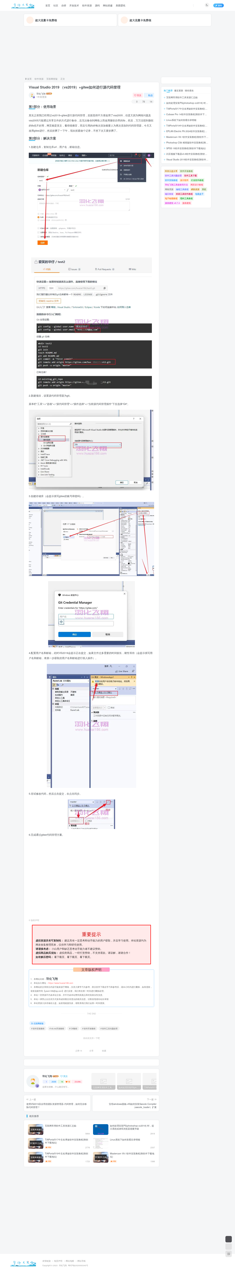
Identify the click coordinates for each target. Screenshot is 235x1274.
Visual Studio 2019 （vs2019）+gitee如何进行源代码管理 (75, 87)
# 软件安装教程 (37, 1028)
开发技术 (74, 5)
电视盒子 (199, 193)
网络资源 (169, 189)
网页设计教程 (197, 184)
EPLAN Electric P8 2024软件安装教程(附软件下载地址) (193, 131)
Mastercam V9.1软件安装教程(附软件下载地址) (132, 1155)
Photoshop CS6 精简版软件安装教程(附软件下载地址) (193, 142)
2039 (54, 1081)
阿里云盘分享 (171, 171)
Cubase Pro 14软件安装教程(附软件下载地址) (189, 114)
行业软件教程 (197, 180)
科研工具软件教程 (184, 193)
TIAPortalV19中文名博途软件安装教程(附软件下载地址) (66, 1155)
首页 (47, 5)
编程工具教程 (182, 189)
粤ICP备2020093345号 (78, 1265)
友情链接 (46, 1260)
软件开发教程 (186, 171)
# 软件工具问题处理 (109, 1028)
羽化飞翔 (40, 93)
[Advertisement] (117, 51)
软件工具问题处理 (173, 175)
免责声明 (58, 1260)
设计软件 (184, 180)
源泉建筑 (186, 202)
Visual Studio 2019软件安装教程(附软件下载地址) (191, 159)
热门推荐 (168, 90)
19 (69, 1081)
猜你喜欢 (189, 90)
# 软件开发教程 (88, 1028)
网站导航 (81, 1260)
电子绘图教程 (171, 198)
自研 (63, 5)
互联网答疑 (52, 78)
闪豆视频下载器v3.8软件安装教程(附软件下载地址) (191, 153)
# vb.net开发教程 (57, 1028)
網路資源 (195, 189)
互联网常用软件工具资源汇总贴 (60, 1125)
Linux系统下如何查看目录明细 (125, 1139)
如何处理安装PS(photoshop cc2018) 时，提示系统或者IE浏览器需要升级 (132, 1127)
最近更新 (178, 90)
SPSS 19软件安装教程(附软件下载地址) (186, 148)
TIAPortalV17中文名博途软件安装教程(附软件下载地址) (66, 1141)
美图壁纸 (120, 5)
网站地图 (70, 1260)
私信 (150, 95)
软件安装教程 (171, 180)
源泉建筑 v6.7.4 (172, 202)
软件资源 (87, 5)
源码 (97, 5)
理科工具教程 (186, 198)
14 (62, 1081)
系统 (204, 189)
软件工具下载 (190, 175)
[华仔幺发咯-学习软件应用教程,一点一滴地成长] (23, 1262)
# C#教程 (73, 1028)
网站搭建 (108, 5)
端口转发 (169, 193)
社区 (55, 5)
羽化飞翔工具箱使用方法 (176, 184)
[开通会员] (228, 1239)
